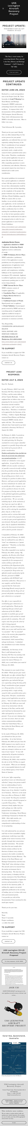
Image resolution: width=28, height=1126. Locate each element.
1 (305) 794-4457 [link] (16, 1093)
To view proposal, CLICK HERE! (14, 961)
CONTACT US (8, 362)
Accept (14, 1122)
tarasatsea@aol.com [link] (16, 1095)
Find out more (14, 72)
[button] (3, 8)
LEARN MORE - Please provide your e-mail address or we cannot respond (14, 1102)
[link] (14, 14)
